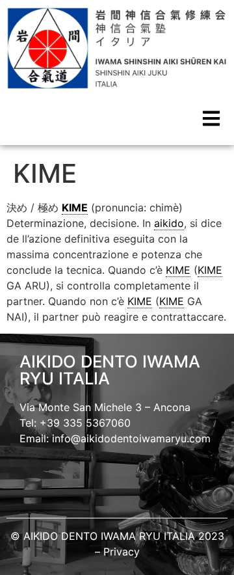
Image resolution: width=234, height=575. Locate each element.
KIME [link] (75, 207)
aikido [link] (169, 223)
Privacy (121, 551)
